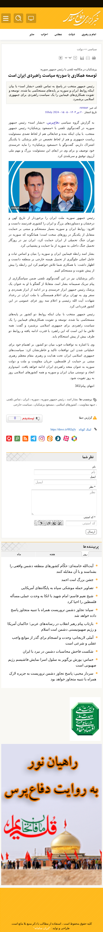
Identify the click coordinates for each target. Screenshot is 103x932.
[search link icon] (17, 438)
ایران (26, 399)
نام (94, 467)
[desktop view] (31, 19)
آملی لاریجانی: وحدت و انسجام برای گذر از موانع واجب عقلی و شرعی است (54, 640)
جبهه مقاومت (87, 404)
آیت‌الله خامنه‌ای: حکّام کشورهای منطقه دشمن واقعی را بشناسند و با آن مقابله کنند (53, 569)
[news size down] (75, 58)
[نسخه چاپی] (94, 58)
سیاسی (92, 49)
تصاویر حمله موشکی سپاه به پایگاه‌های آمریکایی (57, 588)
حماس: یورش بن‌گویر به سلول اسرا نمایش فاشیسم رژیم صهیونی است (52, 662)
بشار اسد (72, 399)
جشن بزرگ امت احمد (77, 580)
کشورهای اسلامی (66, 404)
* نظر (92, 487)
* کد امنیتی (90, 517)
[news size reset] (68, 58)
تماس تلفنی (13, 399)
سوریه (35, 399)
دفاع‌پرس (53, 122)
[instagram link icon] (42, 438)
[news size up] (60, 58)
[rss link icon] (25, 438)
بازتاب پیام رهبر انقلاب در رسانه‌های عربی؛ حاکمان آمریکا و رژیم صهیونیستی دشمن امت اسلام (51, 626)
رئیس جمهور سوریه (52, 399)
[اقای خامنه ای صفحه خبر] (85, 719)
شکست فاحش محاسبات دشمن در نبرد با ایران (58, 651)
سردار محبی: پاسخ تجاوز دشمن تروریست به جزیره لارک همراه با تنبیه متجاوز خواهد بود (52, 676)
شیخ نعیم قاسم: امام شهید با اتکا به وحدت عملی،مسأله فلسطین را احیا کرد (53, 599)
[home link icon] (9, 438)
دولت (80, 49)
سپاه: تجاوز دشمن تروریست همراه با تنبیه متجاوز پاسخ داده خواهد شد (53, 613)
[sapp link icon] (58, 438)
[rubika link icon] (74, 438)
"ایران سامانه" (41, 928)
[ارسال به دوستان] (88, 58)
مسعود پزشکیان (44, 404)
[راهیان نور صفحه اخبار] (51, 814)
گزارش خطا (85, 417)
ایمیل (93, 477)
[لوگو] (82, 26)
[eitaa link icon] (50, 438)
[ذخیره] (82, 58)
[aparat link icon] (66, 438)
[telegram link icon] (33, 438)
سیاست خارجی (22, 404)
